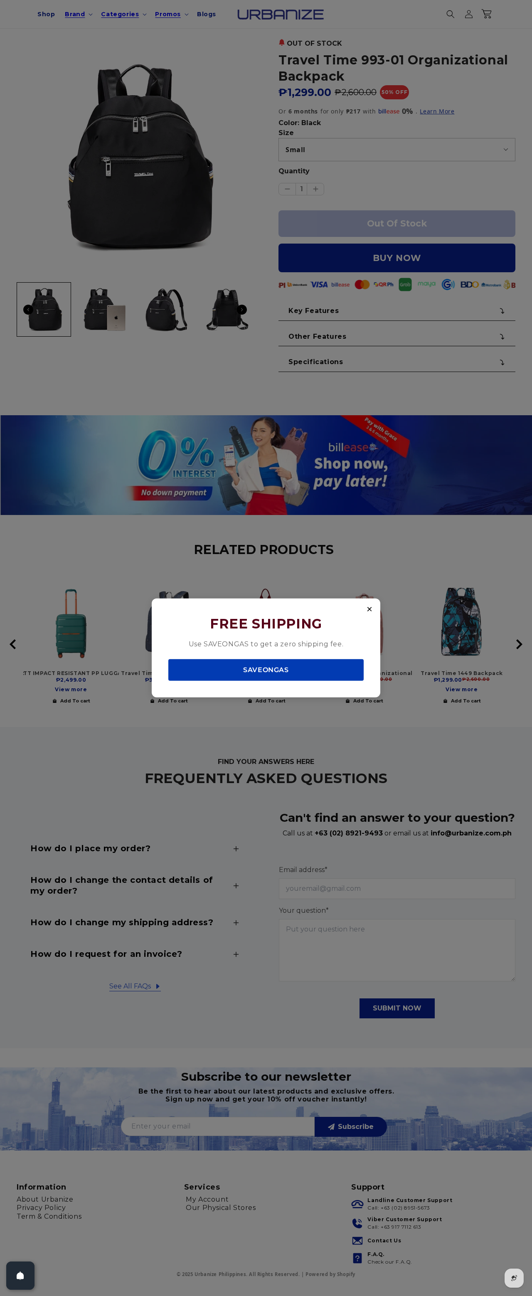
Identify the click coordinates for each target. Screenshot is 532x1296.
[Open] (20, 1276)
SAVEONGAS (265, 669)
